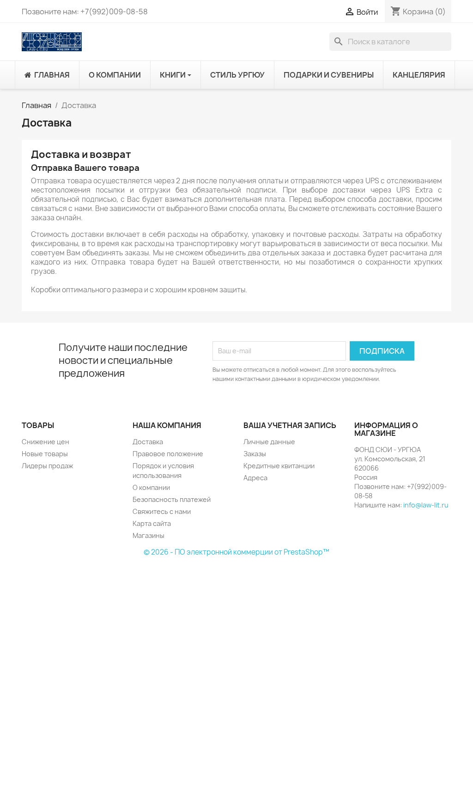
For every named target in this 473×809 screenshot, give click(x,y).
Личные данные (269, 441)
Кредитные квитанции (279, 465)
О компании (151, 487)
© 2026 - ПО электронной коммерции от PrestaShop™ (236, 552)
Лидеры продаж (47, 465)
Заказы (254, 453)
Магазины (148, 535)
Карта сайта (152, 523)
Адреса (255, 477)
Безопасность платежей (172, 499)
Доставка (148, 441)
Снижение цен (45, 441)
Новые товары (45, 453)
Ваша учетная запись (289, 425)
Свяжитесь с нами (162, 511)
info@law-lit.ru (426, 505)
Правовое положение (168, 453)
